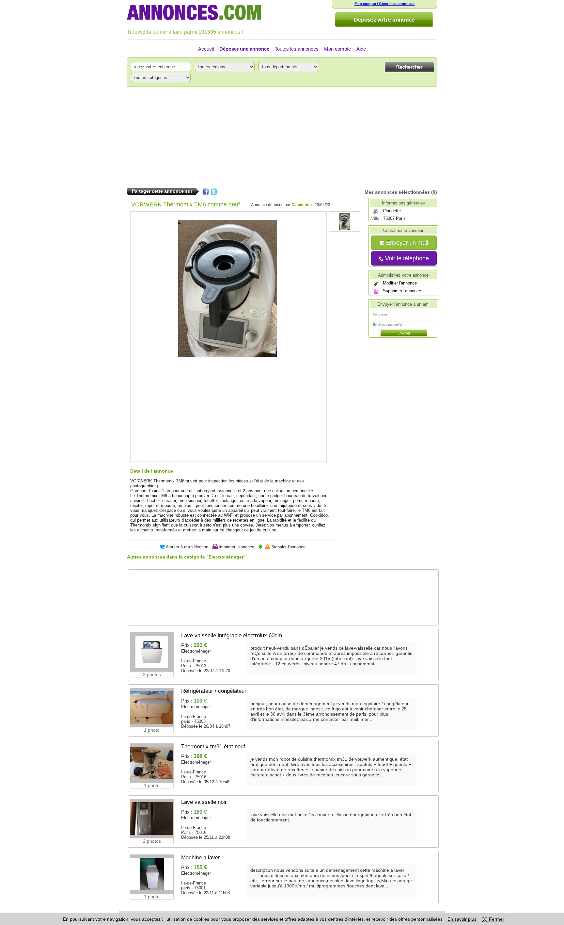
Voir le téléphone (406, 258)
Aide (361, 49)
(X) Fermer (492, 919)
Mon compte (337, 49)
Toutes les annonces (297, 49)
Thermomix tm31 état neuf (213, 746)
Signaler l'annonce (288, 546)
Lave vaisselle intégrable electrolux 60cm (231, 635)
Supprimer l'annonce (402, 290)
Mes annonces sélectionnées (397, 192)
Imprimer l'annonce (236, 546)
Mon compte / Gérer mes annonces (384, 4)
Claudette (300, 205)
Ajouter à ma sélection (187, 546)
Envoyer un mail (406, 242)
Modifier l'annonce (400, 283)
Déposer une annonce (244, 49)
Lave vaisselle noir (204, 802)
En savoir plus (462, 919)
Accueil (206, 49)
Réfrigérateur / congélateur (213, 691)
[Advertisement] (282, 137)
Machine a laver (200, 857)
